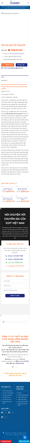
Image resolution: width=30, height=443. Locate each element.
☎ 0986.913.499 (15, 50)
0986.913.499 (6, 441)
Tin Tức (10, 434)
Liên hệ (22, 435)
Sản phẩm (19, 432)
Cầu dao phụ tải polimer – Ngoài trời (8, 189)
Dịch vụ (25, 432)
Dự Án (6, 434)
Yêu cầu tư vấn (24, 441)
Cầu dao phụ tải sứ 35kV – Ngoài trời (8, 198)
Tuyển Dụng (16, 435)
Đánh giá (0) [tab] (4, 80)
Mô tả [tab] (2, 77)
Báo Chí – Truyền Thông (19, 434)
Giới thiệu (13, 432)
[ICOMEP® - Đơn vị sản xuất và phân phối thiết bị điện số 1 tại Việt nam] (15, 3)
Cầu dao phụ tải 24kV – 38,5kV (22, 198)
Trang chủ (7, 432)
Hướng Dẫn (9, 435)
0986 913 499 (20, 363)
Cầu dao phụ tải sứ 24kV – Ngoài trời (22, 189)
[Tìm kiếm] (28, 2)
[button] (2, 3)
